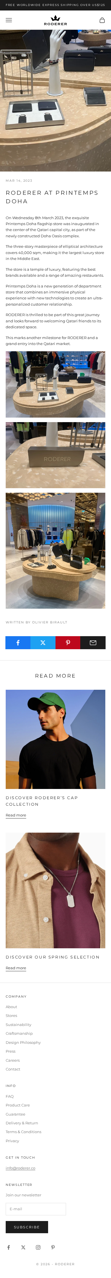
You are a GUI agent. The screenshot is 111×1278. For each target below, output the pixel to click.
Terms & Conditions (23, 1131)
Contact (13, 1069)
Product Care (18, 1105)
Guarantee (15, 1114)
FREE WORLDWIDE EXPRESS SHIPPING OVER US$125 (55, 5)
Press (10, 1051)
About (11, 1006)
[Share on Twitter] (43, 642)
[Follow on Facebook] (8, 1247)
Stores (11, 1015)
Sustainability (18, 1024)
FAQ (10, 1096)
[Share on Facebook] (18, 642)
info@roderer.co (20, 1168)
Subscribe (27, 1227)
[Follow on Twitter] (23, 1247)
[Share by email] (93, 642)
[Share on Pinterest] (68, 642)
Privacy (12, 1141)
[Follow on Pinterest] (53, 1247)
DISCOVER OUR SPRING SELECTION (53, 957)
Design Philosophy (23, 1042)
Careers (13, 1060)
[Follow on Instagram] (38, 1247)
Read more (16, 815)
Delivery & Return (22, 1123)
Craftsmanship (19, 1033)
